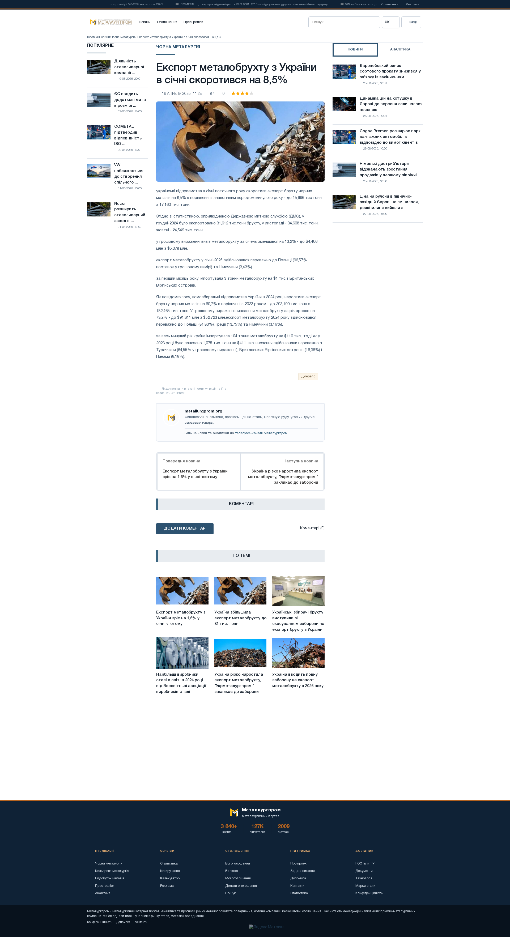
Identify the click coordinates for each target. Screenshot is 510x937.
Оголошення (167, 22)
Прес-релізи (193, 22)
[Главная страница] (109, 22)
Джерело (308, 376)
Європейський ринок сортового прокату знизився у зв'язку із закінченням (390, 71)
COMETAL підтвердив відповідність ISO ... (128, 135)
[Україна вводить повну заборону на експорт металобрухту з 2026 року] (298, 653)
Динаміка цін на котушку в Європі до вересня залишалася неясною (391, 104)
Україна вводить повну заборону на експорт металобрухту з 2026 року (298, 680)
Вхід (413, 22)
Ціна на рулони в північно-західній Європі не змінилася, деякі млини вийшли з (389, 202)
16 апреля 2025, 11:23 (182, 94)
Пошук (230, 893)
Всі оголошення (237, 863)
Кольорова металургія (112, 871)
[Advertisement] (378, 273)
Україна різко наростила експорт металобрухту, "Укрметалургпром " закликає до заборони (283, 477)
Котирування (170, 871)
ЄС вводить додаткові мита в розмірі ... (130, 100)
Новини (145, 22)
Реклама (412, 4)
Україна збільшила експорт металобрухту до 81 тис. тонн (240, 618)
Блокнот (231, 871)
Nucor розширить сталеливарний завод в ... (129, 212)
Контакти (297, 885)
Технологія (363, 878)
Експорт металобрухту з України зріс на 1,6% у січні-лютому (195, 474)
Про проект (299, 863)
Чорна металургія (123, 37)
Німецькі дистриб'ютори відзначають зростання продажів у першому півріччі (388, 169)
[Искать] (374, 22)
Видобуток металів (109, 878)
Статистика (389, 4)
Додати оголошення (241, 885)
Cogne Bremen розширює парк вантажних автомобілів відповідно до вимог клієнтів (390, 137)
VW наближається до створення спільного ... (128, 173)
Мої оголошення (238, 878)
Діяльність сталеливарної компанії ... (129, 67)
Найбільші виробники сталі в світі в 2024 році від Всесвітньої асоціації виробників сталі (181, 683)
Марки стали (365, 885)
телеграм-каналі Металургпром (261, 433)
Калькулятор (170, 878)
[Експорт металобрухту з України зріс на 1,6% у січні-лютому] (182, 591)
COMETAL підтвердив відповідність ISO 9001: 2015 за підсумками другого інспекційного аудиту (239, 4)
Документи (364, 871)
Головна (92, 37)
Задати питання (302, 871)
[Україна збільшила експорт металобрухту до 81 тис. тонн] (240, 591)
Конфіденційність (368, 893)
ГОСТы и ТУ (365, 863)
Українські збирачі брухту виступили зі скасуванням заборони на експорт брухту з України (298, 621)
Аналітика (102, 893)
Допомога (298, 878)
